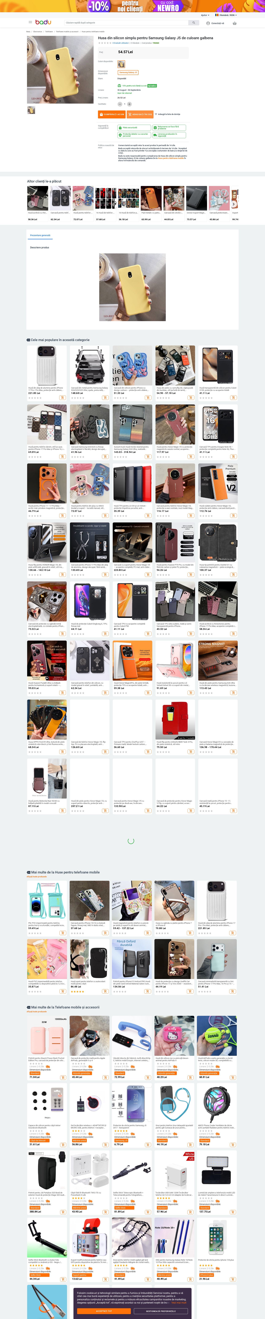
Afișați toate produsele (37, 945)
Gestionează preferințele (161, 1311)
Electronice (37, 32)
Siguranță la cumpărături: (103, 127)
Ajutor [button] (204, 15)
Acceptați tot (104, 1311)
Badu (28, 32)
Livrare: (101, 90)
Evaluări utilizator (121, 43)
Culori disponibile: (105, 61)
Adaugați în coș (140, 114)
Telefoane (49, 32)
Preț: (101, 52)
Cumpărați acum (112, 114)
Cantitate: (102, 104)
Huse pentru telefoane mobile (93, 32)
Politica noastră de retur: (106, 146)
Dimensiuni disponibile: (103, 72)
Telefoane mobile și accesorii (67, 32)
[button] (30, 22)
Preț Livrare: (103, 98)
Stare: (100, 79)
